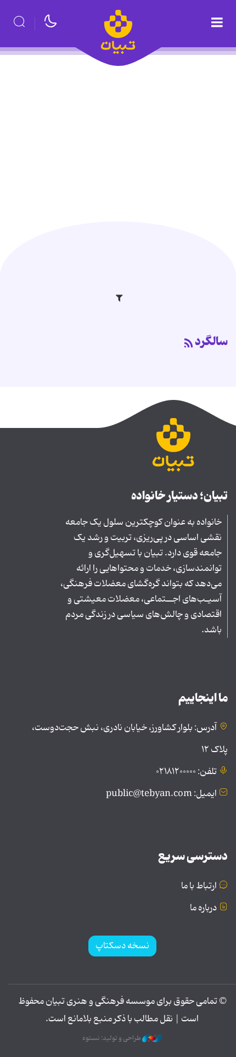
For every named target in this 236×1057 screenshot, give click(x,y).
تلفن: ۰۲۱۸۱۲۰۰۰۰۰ (186, 772)
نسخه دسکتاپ (122, 946)
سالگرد (211, 341)
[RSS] (189, 344)
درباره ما (203, 908)
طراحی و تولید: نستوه (112, 1038)
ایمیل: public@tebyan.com (161, 794)
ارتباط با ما (199, 886)
